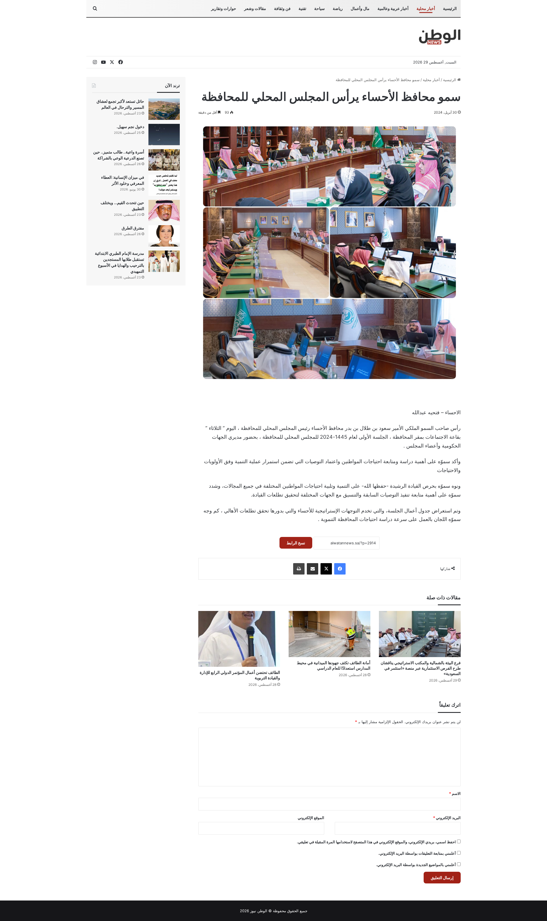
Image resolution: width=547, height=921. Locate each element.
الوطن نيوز (258, 910)
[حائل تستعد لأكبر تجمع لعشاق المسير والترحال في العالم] (164, 109)
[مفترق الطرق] (164, 236)
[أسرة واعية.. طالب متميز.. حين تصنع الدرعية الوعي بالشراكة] (164, 160)
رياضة (338, 8)
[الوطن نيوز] (439, 37)
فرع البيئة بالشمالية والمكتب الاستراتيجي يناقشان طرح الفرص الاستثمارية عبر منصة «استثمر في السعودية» (421, 668)
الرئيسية (450, 8)
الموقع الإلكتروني (311, 817)
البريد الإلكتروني (447, 817)
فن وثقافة (282, 8)
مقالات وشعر (255, 8)
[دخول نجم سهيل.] (164, 134)
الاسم (455, 793)
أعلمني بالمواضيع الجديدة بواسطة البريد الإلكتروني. (416, 864)
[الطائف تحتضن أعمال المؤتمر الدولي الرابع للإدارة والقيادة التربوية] (239, 639)
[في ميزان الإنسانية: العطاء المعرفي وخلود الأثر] (164, 185)
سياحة (319, 8)
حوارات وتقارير (223, 8)
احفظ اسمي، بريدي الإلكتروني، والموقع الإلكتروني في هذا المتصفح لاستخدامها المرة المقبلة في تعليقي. (376, 842)
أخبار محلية (426, 8)
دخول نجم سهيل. (130, 126)
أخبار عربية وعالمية (393, 8)
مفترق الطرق (133, 227)
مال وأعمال (360, 8)
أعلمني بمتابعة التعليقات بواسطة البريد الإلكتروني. (417, 853)
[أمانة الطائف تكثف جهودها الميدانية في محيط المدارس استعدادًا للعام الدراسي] (329, 634)
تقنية (302, 8)
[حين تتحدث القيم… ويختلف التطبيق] (164, 210)
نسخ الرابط (296, 542)
